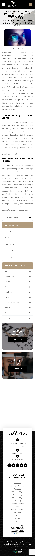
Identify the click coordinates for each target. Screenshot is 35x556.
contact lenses (10, 287)
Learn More (17, 340)
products (8, 308)
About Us (8, 231)
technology (9, 318)
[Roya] (17, 552)
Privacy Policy (26, 544)
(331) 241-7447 (17, 453)
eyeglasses (8, 292)
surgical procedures (12, 302)
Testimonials (9, 251)
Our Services (9, 238)
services (7, 282)
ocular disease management (15, 313)
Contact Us (8, 257)
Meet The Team (10, 244)
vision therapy (10, 276)
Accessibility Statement (11, 544)
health (7, 271)
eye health (9, 297)
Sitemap (17, 547)
